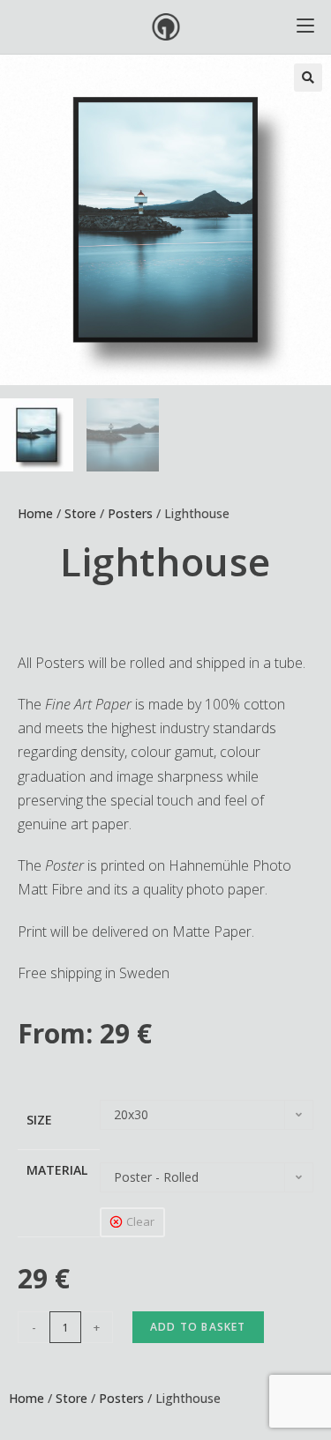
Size (39, 1119)
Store (80, 513)
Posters (130, 513)
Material (56, 1170)
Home (35, 513)
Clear (140, 1221)
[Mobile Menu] (305, 27)
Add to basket (198, 1326)
